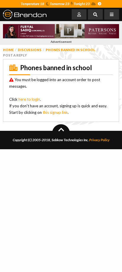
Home (8, 50)
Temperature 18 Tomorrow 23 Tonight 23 (55, 3)
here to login (29, 99)
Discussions (29, 50)
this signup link (55, 112)
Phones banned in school (70, 50)
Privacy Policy (99, 140)
